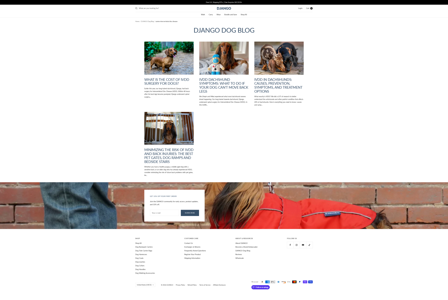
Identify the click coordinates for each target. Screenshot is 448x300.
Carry (211, 14)
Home (137, 21)
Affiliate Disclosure (219, 285)
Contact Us (188, 243)
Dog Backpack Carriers (144, 247)
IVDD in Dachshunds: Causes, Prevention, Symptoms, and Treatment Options (278, 85)
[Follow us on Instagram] (296, 245)
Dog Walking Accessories (145, 273)
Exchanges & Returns (192, 247)
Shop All (244, 14)
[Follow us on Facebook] (290, 245)
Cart (309, 8)
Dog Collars (139, 265)
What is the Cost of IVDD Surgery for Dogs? (166, 81)
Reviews (238, 254)
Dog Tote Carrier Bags (143, 251)
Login (300, 8)
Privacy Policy (180, 285)
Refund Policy (192, 285)
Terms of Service (204, 285)
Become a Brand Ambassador (246, 247)
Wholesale (239, 258)
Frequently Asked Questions (195, 251)
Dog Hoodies (140, 269)
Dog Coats (139, 258)
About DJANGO (241, 243)
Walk (203, 14)
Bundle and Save (230, 14)
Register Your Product (192, 254)
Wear (219, 14)
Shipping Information (192, 258)
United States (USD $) (144, 285)
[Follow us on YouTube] (303, 245)
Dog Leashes (140, 262)
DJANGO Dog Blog (147, 21)
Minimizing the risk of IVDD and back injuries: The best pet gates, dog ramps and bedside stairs (168, 156)
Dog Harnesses (141, 254)
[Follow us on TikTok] (309, 245)
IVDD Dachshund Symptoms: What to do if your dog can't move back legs (223, 85)
